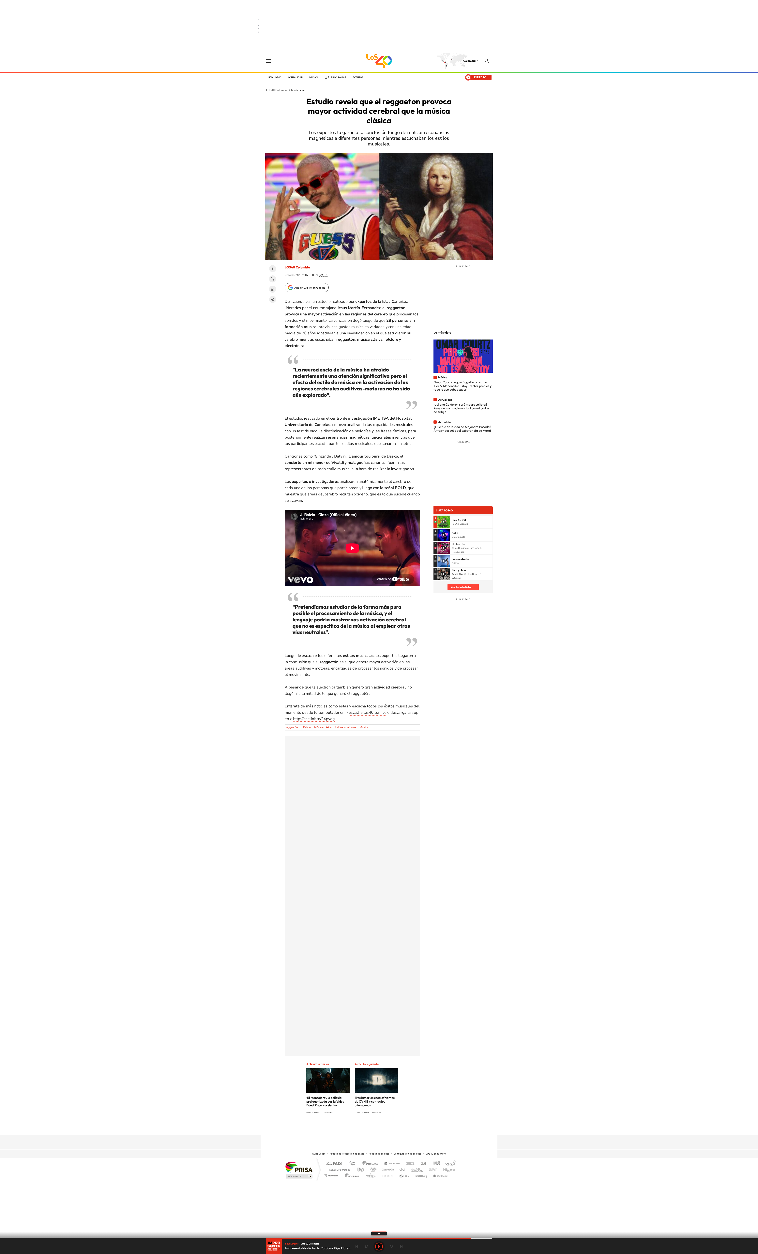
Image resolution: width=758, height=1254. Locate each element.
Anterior (357, 1246)
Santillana (371, 1163)
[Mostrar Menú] (271, 60)
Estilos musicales (345, 727)
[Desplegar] (379, 1233)
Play (379, 1246)
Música (314, 77)
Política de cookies (379, 1153)
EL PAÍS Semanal (417, 1168)
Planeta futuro (431, 1168)
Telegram (272, 299)
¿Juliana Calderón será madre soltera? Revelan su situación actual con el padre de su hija (461, 408)
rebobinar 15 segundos (366, 1246)
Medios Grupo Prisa (299, 1176)
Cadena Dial (402, 1168)
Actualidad (295, 77)
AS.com (421, 1163)
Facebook (272, 268)
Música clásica (322, 727)
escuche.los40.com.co (367, 712)
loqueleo (421, 1174)
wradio (372, 1168)
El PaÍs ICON (387, 1174)
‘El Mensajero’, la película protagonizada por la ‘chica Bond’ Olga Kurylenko (325, 1101)
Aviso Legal (318, 1153)
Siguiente (401, 1246)
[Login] (487, 60)
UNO (361, 1168)
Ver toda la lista (461, 587)
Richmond (331, 1174)
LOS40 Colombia (379, 60)
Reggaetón (291, 727)
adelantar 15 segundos (391, 1246)
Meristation (440, 1174)
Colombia (469, 61)
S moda (403, 1174)
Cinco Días (387, 1168)
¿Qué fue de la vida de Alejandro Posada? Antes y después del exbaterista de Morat (462, 428)
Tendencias (298, 90)
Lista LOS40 (273, 77)
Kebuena (446, 1168)
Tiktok (363, 1127)
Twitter (272, 278)
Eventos (358, 77)
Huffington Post (339, 1168)
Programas (338, 77)
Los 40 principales (352, 1163)
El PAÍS (334, 1163)
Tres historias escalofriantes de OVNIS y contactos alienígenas (375, 1101)
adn (434, 1163)
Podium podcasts (370, 1174)
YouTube (379, 1127)
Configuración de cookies (407, 1153)
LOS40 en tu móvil (436, 1153)
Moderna (351, 1174)
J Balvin (306, 727)
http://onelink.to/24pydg (314, 718)
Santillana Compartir (392, 1163)
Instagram (371, 1127)
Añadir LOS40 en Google (309, 287)
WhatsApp (272, 289)
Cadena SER (409, 1163)
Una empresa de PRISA (299, 1166)
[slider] (379, 1238)
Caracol (449, 1163)
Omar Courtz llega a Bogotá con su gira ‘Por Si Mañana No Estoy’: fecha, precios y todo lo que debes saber (462, 385)
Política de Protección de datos (346, 1153)
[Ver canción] (443, 522)
